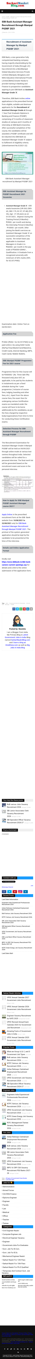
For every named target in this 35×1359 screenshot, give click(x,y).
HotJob (28, 603)
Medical (6, 1212)
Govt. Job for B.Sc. (10, 1253)
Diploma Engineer (10, 1198)
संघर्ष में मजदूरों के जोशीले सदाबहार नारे (25, 1280)
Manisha (5, 32)
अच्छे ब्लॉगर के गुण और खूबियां (8, 1285)
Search (13, 1334)
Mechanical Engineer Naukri (14, 1256)
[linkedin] (25, 891)
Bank (7, 603)
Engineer (6, 1201)
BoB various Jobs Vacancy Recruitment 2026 (17, 913)
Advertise (26, 1334)
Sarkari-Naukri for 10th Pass (14, 1264)
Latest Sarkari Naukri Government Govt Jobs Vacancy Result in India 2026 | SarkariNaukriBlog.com (17, 1356)
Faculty (5, 1205)
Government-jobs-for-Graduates (17, 603)
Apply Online (7, 514)
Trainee (5, 1223)
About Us (8, 1333)
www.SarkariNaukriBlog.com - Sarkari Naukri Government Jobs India (17, 1342)
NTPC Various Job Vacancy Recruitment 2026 (17, 917)
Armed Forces (8, 1190)
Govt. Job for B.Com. (11, 1249)
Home (3, 1333)
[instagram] (20, 891)
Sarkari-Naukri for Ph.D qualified (15, 1267)
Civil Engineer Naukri (11, 1231)
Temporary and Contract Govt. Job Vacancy (16, 1272)
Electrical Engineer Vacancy (13, 1238)
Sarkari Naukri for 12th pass (14, 1260)
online (27, 98)
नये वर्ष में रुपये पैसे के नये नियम (8, 1280)
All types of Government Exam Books (16, 1178)
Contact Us (19, 1334)
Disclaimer (15, 1333)
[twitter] (9, 891)
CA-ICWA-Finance (9, 1194)
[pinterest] (15, 891)
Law (4, 1209)
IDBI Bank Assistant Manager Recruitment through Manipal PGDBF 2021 (15, 526)
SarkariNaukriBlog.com (20, 640)
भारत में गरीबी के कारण (23, 1283)
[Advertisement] (17, 278)
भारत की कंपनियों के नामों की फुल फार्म (9, 1282)
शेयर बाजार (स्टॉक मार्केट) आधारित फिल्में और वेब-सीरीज (25, 1286)
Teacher (6, 1220)
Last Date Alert (10, 1179)
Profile (31, 1334)
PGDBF (12, 604)
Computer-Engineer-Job (12, 1234)
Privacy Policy (23, 1333)
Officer (5, 1216)
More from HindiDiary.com (9, 1287)
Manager (7, 604)
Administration (8, 1187)
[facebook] (4, 891)
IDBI (3, 604)
